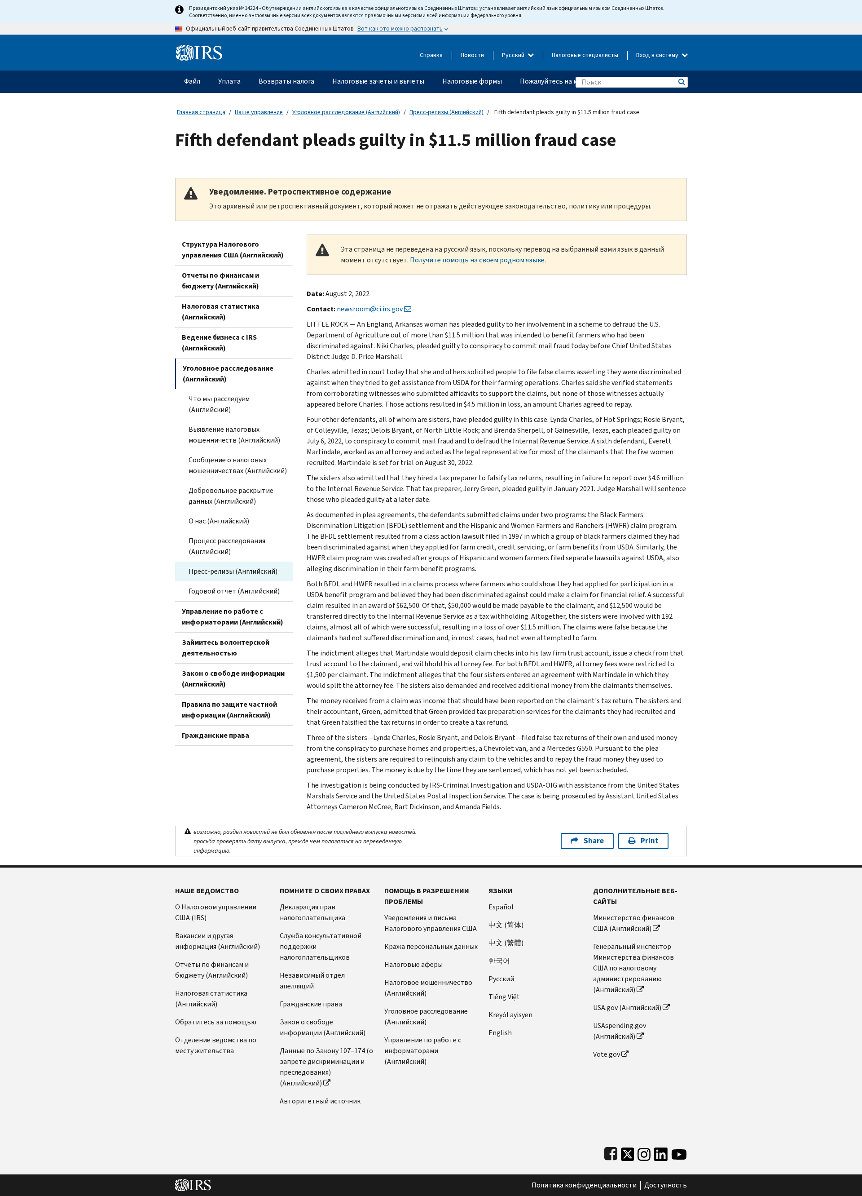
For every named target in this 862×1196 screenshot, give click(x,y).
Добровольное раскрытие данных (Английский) (231, 496)
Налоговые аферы (413, 964)
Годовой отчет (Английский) (234, 591)
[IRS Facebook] (610, 1152)
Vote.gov (606, 1054)
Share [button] (594, 841)
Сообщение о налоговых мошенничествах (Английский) (238, 465)
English (500, 1032)
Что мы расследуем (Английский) (219, 404)
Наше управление (259, 112)
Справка (431, 55)
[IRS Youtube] (679, 1152)
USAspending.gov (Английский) (619, 1031)
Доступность (665, 1185)
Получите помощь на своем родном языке (477, 260)
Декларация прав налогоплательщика (312, 912)
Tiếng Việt (504, 996)
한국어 (499, 961)
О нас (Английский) (219, 521)
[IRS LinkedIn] (661, 1152)
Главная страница (201, 112)
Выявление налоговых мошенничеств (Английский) (234, 435)
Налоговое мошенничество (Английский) (428, 988)
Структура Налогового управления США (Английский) (233, 249)
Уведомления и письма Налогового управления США (430, 923)
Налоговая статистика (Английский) (220, 311)
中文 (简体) (505, 925)
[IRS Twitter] (627, 1152)
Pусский (501, 978)
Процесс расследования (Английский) (227, 546)
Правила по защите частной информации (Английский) (229, 710)
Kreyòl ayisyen (510, 1014)
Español (501, 907)
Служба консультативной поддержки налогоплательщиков (320, 946)
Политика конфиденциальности (584, 1185)
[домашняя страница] (199, 49)
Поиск (681, 82)
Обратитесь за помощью (215, 1022)
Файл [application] (192, 81)
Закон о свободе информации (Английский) (233, 679)
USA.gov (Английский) (627, 1007)
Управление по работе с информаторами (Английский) (232, 617)
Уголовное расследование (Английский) (346, 112)
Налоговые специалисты (585, 55)
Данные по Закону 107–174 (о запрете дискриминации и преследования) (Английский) (326, 1067)
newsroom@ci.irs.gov (370, 309)
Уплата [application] (229, 81)
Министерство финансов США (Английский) (633, 923)
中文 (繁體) (505, 943)
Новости (472, 55)
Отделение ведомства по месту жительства (215, 1045)
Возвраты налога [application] (286, 81)
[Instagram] (644, 1152)
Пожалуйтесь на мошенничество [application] (572, 81)
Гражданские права (215, 735)
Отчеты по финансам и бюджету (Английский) (220, 280)
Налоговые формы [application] (472, 81)
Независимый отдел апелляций (312, 980)
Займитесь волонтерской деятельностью (225, 648)
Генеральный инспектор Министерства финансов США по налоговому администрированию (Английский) (633, 968)
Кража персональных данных (431, 946)
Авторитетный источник (320, 1101)
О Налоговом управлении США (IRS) (215, 912)
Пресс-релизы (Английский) (446, 112)
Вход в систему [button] (658, 55)
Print (650, 841)
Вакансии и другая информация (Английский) (217, 941)
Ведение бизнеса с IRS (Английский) (219, 342)
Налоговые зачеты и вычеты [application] (378, 81)
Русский (514, 55)
